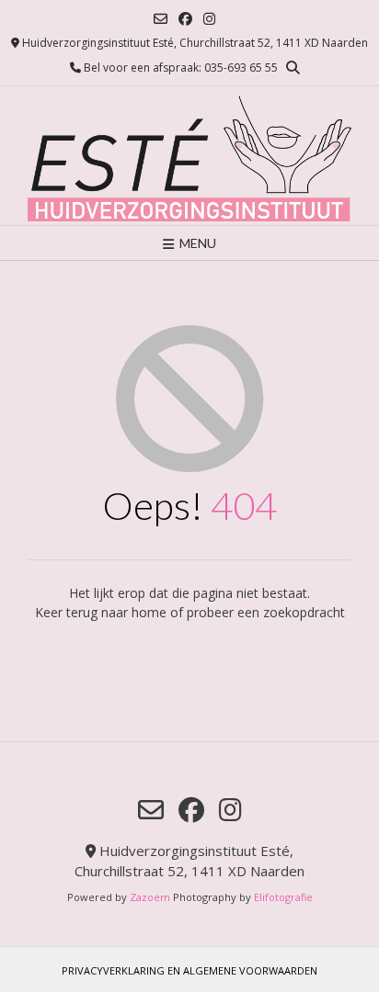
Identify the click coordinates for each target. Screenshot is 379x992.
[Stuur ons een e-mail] (160, 18)
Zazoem (150, 897)
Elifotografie (283, 897)
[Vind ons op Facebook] (185, 18)
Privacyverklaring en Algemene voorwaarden (189, 970)
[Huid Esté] (189, 155)
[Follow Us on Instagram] (209, 18)
